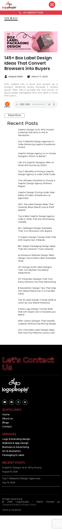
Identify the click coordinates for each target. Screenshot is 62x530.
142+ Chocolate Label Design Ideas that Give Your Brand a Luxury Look (36, 331)
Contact (7, 426)
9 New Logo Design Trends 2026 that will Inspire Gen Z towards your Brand (37, 312)
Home (6, 414)
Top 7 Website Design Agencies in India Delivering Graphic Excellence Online (36, 144)
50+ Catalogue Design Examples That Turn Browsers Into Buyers (35, 229)
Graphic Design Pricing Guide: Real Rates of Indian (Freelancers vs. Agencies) (36, 195)
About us (7, 418)
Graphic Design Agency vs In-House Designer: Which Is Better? (37, 155)
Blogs (5, 422)
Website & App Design (15, 443)
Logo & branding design (16, 439)
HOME (6, 18)
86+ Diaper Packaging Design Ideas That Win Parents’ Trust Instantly (36, 247)
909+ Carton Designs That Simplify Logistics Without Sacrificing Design (37, 322)
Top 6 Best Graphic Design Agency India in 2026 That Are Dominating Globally (36, 219)
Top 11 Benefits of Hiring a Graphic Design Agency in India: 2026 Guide (36, 173)
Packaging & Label (13, 455)
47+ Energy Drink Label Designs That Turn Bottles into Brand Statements (35, 270)
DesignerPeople (11, 504)
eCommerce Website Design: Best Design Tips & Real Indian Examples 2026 (37, 258)
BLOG (15, 18)
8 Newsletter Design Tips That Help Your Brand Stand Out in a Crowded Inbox (37, 291)
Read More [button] (14, 115)
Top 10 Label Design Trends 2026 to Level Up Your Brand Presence (37, 301)
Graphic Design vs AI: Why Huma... (22, 467)
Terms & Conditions (11, 510)
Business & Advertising (15, 447)
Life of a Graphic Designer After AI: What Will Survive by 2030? (36, 164)
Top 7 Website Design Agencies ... (22, 478)
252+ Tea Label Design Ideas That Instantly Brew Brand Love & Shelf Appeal (36, 207)
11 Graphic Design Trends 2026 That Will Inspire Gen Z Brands (37, 238)
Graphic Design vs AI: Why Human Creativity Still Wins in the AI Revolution (36, 132)
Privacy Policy (28, 504)
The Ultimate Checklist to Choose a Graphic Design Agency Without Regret (36, 183)
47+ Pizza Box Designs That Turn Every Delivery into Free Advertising (37, 280)
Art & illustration (11, 451)
